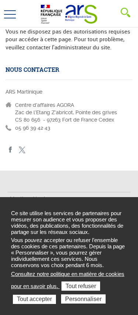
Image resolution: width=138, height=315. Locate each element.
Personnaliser (83, 299)
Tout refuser (81, 286)
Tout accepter (34, 299)
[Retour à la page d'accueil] (81, 13)
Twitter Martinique (22, 150)
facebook (10, 150)
